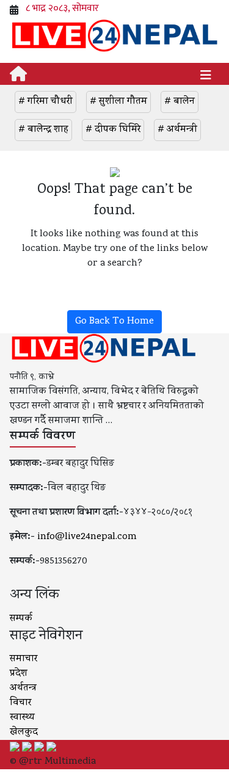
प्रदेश (18, 674)
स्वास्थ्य (22, 718)
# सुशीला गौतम (118, 102)
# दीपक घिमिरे (112, 130)
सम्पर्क (21, 619)
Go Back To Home (114, 321)
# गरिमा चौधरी (45, 102)
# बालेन (179, 102)
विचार (20, 703)
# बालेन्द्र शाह (43, 130)
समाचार (23, 659)
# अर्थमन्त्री (177, 130)
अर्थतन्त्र (23, 688)
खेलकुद (24, 732)
